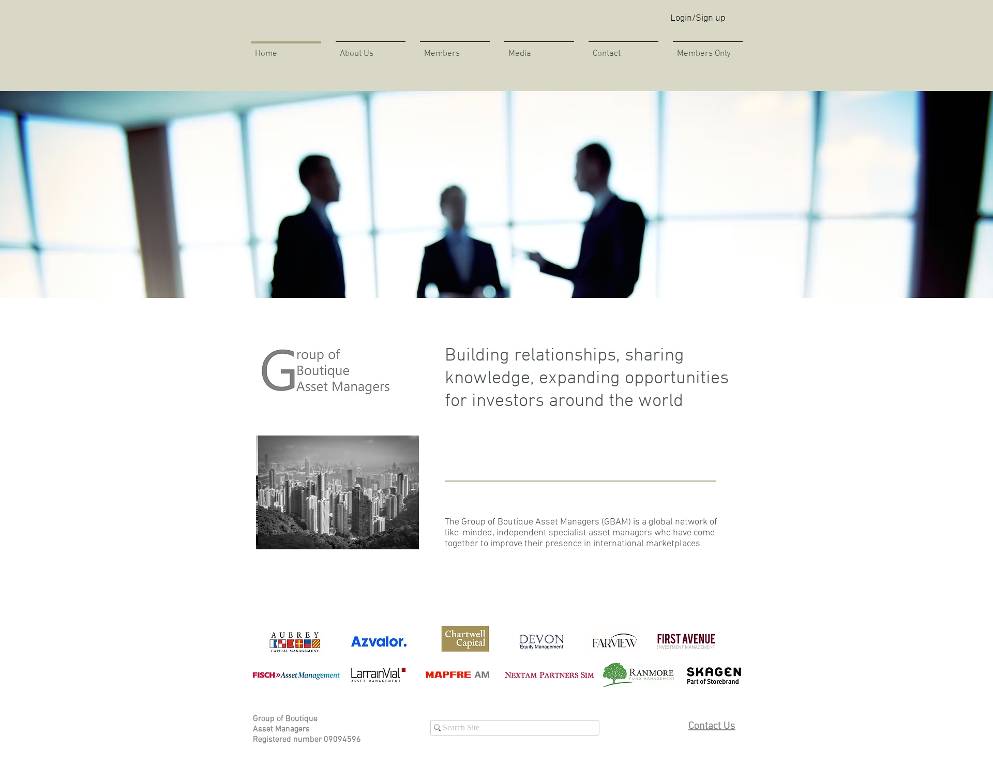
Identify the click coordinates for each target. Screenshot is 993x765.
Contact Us (711, 726)
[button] (539, 49)
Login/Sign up (698, 18)
